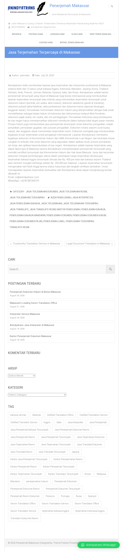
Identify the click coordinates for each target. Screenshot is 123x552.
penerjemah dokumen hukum (89, 215)
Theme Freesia (60, 543)
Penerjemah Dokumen (59, 215)
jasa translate (19, 209)
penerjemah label (54, 221)
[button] (99, 545)
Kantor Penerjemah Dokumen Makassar (30, 336)
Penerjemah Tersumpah (80, 221)
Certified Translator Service (23, 422)
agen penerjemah (61, 197)
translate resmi (19, 227)
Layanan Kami (57, 34)
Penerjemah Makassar (69, 5)
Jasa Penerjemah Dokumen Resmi (72, 429)
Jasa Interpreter (82, 197)
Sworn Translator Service (23, 511)
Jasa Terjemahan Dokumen (42, 191)
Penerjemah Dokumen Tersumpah (63, 488)
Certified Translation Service (93, 415)
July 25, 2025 (47, 75)
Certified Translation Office (60, 415)
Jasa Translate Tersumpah (52, 452)
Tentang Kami (36, 34)
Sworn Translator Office (87, 503)
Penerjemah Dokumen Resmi (25, 488)
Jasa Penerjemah (98, 422)
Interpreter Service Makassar (25, 314)
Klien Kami (77, 34)
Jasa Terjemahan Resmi (73, 191)
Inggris (47, 422)
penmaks (25, 75)
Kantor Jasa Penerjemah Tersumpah (28, 459)
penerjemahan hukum (37, 481)
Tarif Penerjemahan (100, 34)
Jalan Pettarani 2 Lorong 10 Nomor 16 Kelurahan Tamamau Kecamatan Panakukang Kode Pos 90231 (57, 23)
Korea (88, 474)
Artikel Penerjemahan (72, 42)
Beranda (16, 34)
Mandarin (15, 481)
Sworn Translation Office (23, 503)
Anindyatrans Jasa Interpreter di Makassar (32, 325)
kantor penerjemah (68, 209)
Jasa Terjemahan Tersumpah (27, 197)
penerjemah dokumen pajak (26, 221)
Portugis (65, 496)
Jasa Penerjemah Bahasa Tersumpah (29, 429)
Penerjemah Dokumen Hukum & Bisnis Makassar (35, 291)
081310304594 (18, 27)
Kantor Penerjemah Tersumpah (58, 466)
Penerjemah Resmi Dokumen (25, 496)
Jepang (75, 452)
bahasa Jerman (18, 415)
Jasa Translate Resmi (43, 209)
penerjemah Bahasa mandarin (27, 215)
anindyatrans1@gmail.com (43, 27)
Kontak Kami (46, 42)
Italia (59, 422)
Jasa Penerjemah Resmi (22, 437)
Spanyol (92, 496)
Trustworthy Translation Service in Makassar (35, 243)
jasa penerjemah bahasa (25, 203)
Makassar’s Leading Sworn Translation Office (33, 303)
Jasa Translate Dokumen (89, 444)
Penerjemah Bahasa (93, 209)
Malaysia (101, 474)
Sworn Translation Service (55, 503)
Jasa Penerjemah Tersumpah (56, 437)
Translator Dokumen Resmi (24, 518)
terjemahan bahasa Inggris (55, 511)
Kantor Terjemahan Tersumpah (26, 474)
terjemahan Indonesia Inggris (90, 511)
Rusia (79, 496)
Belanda (37, 415)
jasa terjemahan (51, 203)
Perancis (50, 496)
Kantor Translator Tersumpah (63, 474)
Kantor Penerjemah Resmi (23, 466)
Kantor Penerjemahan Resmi (68, 459)
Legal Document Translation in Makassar (89, 243)
